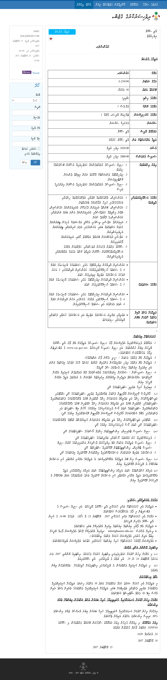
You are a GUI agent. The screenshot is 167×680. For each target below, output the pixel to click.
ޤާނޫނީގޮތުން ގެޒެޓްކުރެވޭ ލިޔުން (110, 5)
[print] (51, 38)
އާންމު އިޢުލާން (84, 5)
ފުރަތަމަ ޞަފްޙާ (150, 5)
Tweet (35, 73)
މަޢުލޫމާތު (134, 5)
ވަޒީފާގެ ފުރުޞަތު (62, 32)
